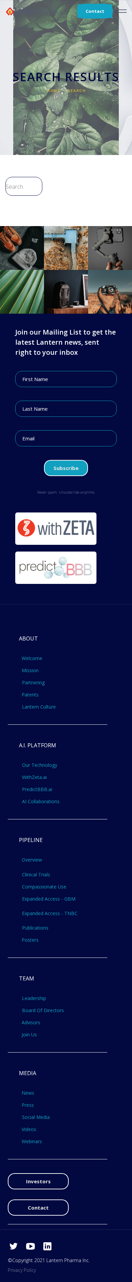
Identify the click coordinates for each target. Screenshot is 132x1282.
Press (28, 1105)
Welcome (32, 658)
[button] (122, 11)
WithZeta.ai (34, 777)
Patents (30, 695)
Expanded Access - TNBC (50, 913)
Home (53, 91)
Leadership (34, 998)
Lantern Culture (39, 707)
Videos (29, 1129)
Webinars (32, 1141)
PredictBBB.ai (37, 789)
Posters (30, 940)
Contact (95, 11)
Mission (30, 670)
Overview (32, 860)
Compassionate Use (44, 887)
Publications (35, 928)
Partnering (33, 683)
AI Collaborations (41, 802)
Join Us (29, 1035)
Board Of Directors (43, 1010)
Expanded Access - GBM (48, 899)
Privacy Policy (22, 1270)
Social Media (36, 1117)
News (28, 1093)
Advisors (31, 1023)
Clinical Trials (36, 875)
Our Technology (39, 765)
